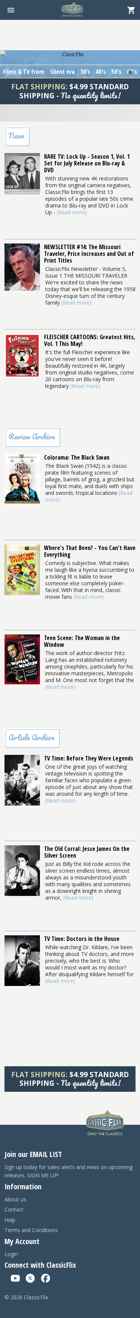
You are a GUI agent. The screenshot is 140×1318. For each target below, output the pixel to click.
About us (15, 1199)
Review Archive (32, 436)
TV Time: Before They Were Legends (88, 758)
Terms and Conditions (31, 1230)
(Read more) (72, 212)
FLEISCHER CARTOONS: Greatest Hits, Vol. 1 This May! (89, 340)
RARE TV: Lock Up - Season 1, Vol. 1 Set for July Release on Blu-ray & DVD (87, 163)
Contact (14, 1209)
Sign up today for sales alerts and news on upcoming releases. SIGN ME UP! (68, 1171)
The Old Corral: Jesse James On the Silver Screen (87, 852)
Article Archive (32, 737)
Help (9, 1219)
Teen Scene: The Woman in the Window (82, 641)
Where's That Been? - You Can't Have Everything (90, 551)
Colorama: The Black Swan (76, 457)
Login (11, 1254)
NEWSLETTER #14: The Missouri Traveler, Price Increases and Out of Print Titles (89, 254)
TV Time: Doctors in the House (81, 939)
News (16, 135)
